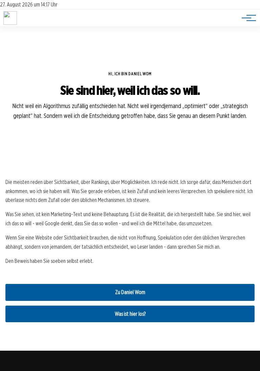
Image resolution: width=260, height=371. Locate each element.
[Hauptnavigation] (246, 18)
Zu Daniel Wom (130, 292)
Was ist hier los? (130, 314)
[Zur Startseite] (10, 23)
